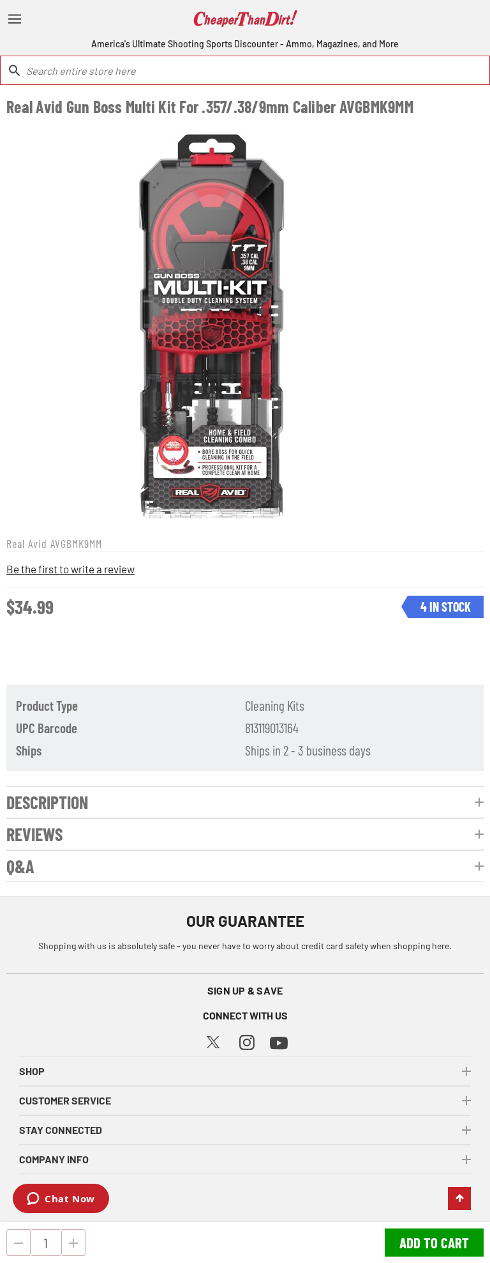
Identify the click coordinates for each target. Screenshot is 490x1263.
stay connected (60, 1130)
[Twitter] (213, 1040)
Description (47, 802)
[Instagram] (247, 1041)
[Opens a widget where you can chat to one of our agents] (61, 1200)
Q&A (20, 866)
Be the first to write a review (70, 568)
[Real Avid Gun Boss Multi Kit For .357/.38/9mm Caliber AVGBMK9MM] (212, 324)
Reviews (34, 834)
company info (54, 1159)
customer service (65, 1100)
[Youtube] (279, 1041)
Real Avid (26, 543)
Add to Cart (434, 1242)
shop (32, 1071)
